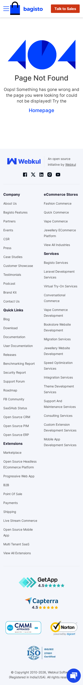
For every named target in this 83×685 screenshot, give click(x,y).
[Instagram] (49, 174)
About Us (10, 203)
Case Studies (12, 257)
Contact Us (11, 301)
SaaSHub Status (15, 408)
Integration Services (58, 377)
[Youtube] (58, 174)
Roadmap (10, 390)
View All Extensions (17, 553)
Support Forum (14, 381)
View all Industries (57, 245)
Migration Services (57, 339)
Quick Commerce (56, 212)
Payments (10, 503)
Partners (9, 221)
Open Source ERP (16, 435)
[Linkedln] (41, 174)
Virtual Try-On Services (60, 286)
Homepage (41, 110)
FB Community (13, 399)
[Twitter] (33, 174)
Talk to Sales (65, 8)
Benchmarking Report (19, 363)
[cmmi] (23, 627)
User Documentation (18, 346)
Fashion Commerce (57, 203)
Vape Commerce (56, 221)
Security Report (14, 372)
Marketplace (12, 452)
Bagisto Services (56, 262)
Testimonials (12, 274)
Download (10, 328)
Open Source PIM (16, 426)
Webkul (70, 164)
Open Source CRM (16, 417)
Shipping (9, 512)
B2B (6, 485)
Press (7, 248)
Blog (6, 319)
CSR (6, 239)
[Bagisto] (26, 9)
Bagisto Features (15, 212)
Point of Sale (12, 494)
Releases (9, 355)
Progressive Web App (19, 476)
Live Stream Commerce (20, 520)
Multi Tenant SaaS (16, 544)
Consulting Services (58, 415)
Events (8, 230)
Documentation (14, 337)
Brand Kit (10, 292)
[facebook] (25, 174)
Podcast (9, 283)
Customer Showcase (18, 266)
